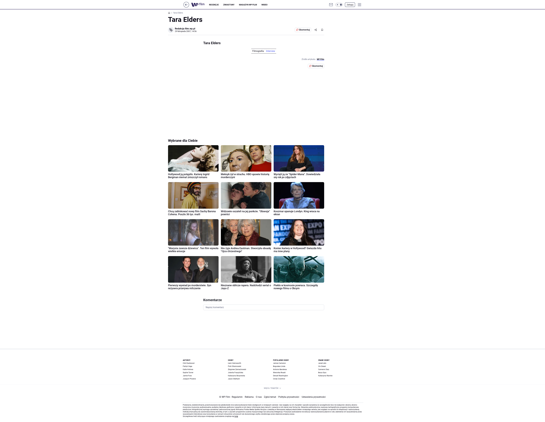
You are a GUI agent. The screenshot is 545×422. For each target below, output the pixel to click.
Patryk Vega (187, 366)
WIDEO (264, 5)
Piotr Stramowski (234, 366)
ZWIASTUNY (228, 5)
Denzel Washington (280, 376)
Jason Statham (234, 379)
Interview (270, 51)
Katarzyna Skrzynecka (236, 376)
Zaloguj (350, 5)
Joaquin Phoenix (189, 379)
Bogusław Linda (279, 366)
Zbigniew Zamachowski (237, 369)
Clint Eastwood (188, 363)
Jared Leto (322, 363)
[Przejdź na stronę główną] (186, 6)
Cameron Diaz (323, 369)
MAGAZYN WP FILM (248, 5)
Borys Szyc (322, 373)
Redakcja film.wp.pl (185, 28)
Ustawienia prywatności (313, 397)
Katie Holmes (188, 369)
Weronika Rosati (279, 373)
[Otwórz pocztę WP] (331, 4)
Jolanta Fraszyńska (235, 373)
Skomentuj (304, 29)
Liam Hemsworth (234, 363)
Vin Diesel (322, 366)
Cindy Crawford (279, 379)
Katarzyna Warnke (325, 376)
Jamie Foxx (187, 376)
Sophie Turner (188, 373)
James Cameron (279, 363)
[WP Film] (200, 4)
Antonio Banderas (280, 369)
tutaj (236, 416)
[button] (339, 4)
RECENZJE (214, 5)
